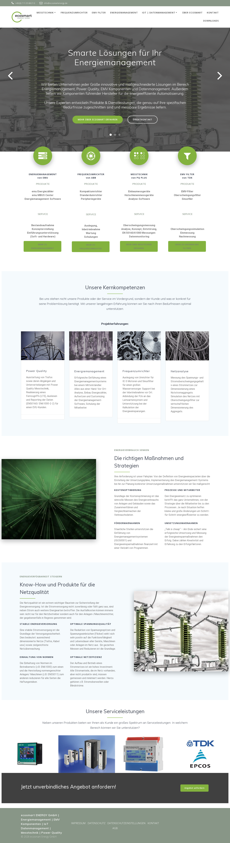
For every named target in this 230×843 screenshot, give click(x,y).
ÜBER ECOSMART (192, 12)
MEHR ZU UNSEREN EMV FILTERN (187, 246)
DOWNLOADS (211, 20)
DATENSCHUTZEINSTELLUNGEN (126, 823)
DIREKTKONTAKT (142, 119)
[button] (111, 135)
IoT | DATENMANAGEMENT (158, 12)
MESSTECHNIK (45, 12)
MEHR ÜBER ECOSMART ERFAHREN (98, 119)
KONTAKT (213, 12)
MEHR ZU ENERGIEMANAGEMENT (42, 246)
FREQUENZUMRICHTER (74, 12)
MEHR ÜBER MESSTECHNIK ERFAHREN (139, 246)
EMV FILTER (99, 12)
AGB (115, 828)
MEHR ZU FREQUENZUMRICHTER (91, 246)
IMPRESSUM (78, 823)
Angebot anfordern (194, 788)
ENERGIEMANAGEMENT (124, 12)
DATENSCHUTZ (96, 823)
